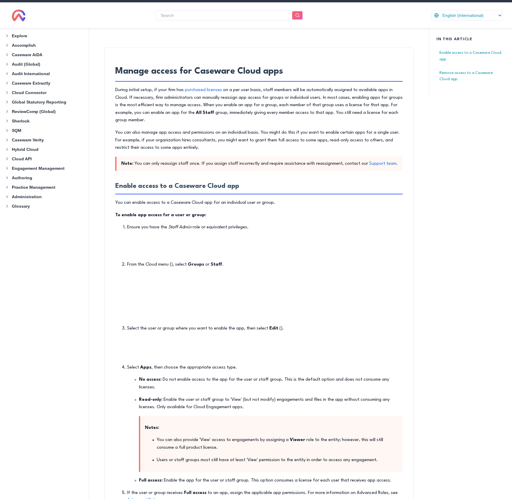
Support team (382, 164)
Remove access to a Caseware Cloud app (466, 76)
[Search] (297, 15)
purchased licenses (203, 90)
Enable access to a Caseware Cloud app (470, 56)
